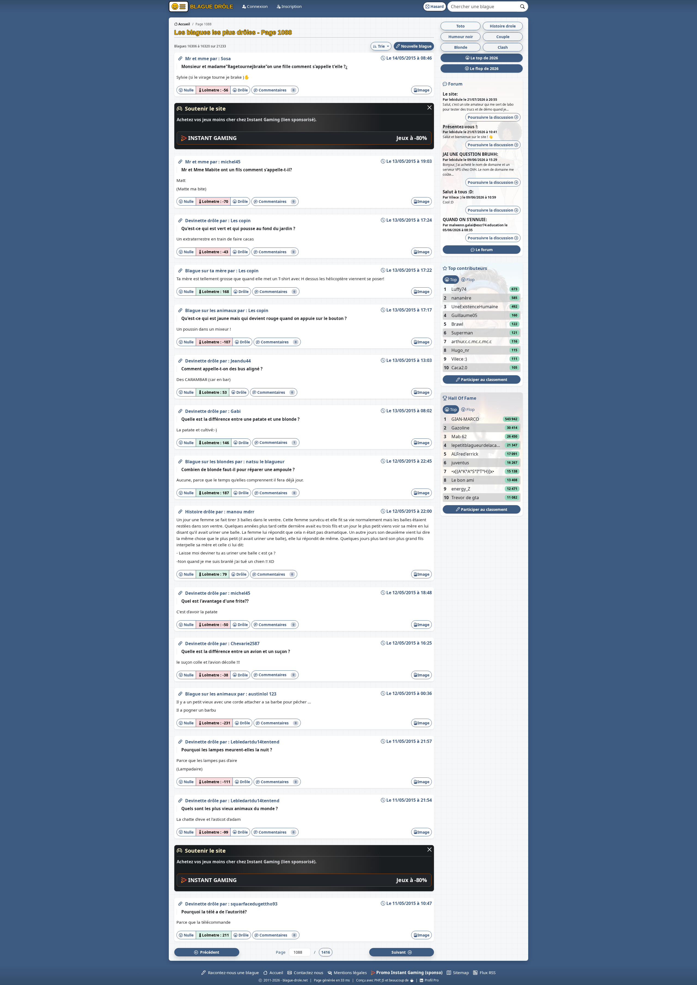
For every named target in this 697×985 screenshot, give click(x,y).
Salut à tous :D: (458, 191)
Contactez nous (307, 972)
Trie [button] (381, 46)
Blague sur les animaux (211, 310)
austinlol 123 (262, 694)
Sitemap (460, 972)
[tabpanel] (482, 328)
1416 (325, 952)
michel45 (230, 162)
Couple (502, 36)
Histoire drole (503, 26)
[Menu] (178, 6)
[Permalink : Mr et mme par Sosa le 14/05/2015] (180, 57)
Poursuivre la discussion (491, 117)
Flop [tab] (470, 279)
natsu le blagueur (265, 462)
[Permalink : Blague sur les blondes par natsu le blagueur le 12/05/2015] (180, 460)
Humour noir (460, 36)
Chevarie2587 (245, 643)
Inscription (291, 6)
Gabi (236, 411)
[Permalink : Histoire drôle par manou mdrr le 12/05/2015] (180, 510)
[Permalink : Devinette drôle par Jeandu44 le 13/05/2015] (180, 359)
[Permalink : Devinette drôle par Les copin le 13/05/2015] (180, 219)
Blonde (460, 47)
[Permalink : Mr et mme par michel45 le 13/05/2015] (180, 160)
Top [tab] (453, 279)
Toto (460, 26)
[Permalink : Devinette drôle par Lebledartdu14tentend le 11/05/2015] (180, 740)
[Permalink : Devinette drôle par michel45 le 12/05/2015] (180, 592)
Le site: (450, 94)
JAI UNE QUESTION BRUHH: (470, 154)
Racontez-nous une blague (232, 972)
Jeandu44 (241, 361)
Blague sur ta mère (206, 271)
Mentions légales (349, 972)
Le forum (484, 249)
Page (281, 952)
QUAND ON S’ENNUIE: (465, 219)
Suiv (399, 952)
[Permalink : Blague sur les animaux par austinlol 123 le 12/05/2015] (180, 693)
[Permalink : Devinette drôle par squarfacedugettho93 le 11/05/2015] (180, 902)
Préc (208, 952)
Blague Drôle (210, 7)
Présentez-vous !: (460, 126)
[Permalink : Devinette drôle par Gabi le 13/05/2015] (180, 410)
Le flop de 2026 (484, 68)
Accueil (184, 24)
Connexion (257, 6)
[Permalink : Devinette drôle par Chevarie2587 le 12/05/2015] (180, 642)
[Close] (429, 107)
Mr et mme (197, 59)
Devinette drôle (202, 221)
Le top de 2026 (483, 57)
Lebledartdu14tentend (255, 742)
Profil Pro (431, 980)
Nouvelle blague (416, 46)
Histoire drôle (200, 512)
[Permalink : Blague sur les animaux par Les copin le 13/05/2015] (180, 309)
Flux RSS (486, 972)
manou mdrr (240, 512)
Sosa (226, 59)
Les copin (241, 221)
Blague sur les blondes (210, 462)
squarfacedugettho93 (254, 904)
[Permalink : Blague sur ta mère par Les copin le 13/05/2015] (180, 269)
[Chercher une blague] (522, 6)
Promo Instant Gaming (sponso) (408, 972)
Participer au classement (483, 379)
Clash (503, 47)
